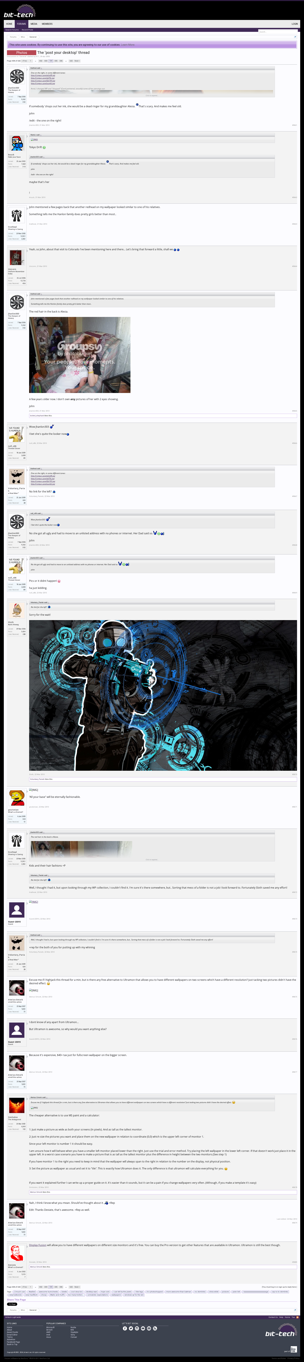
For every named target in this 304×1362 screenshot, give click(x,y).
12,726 (22, 281)
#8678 (294, 1187)
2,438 (23, 455)
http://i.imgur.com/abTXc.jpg (42, 78)
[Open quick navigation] (295, 37)
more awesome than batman (178, 1292)
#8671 (294, 807)
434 (50, 61)
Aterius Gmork (15, 999)
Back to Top (12, 1344)
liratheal (12, 227)
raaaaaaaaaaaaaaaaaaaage (255, 1292)
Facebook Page (13, 1342)
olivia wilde (213, 1292)
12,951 (22, 236)
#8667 (294, 496)
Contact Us (273, 1317)
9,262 (23, 99)
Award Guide (12, 1332)
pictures (225, 1292)
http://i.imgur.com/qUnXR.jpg (43, 75)
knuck (11, 154)
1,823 (23, 1009)
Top (293, 1317)
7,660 (23, 164)
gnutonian (13, 810)
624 (24, 500)
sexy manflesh (31, 1295)
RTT (37, 56)
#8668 (294, 545)
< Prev (24, 61)
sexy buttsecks (15, 1295)
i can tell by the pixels (122, 1292)
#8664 (294, 266)
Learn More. (128, 44)
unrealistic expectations (98, 1295)
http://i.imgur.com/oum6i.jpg (43, 83)
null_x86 (12, 446)
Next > (77, 61)
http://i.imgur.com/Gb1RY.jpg (43, 80)
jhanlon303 (13, 88)
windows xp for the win (134, 1295)
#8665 (294, 411)
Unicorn (12, 269)
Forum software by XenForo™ (27, 1358)
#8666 (294, 443)
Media (34, 24)
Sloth (11, 622)
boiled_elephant (37, 416)
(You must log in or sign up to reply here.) (279, 1287)
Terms (10, 1337)
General (22, 56)
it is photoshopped (155, 1292)
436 (61, 61)
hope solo (105, 1292)
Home (9, 24)
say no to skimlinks (280, 1292)
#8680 (294, 1262)
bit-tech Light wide (13, 1317)
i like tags (139, 1292)
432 (40, 61)
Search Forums (12, 30)
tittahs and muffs (57, 1295)
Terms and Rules (279, 1358)
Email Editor (12, 1335)
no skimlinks (200, 1292)
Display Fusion (37, 1245)
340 (24, 819)
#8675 (294, 997)
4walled (32, 1292)
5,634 (23, 631)
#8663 (294, 224)
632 (71, 61)
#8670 (294, 774)
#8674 (294, 952)
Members (47, 24)
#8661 (294, 125)
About (9, 1330)
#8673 (294, 919)
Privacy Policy (293, 1358)
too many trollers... (76, 1295)
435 (55, 61)
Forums (21, 24)
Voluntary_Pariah (16, 489)
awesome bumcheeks (48, 1292)
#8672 (294, 892)
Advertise (11, 1339)
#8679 (294, 1223)
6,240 (23, 1126)
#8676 (294, 1039)
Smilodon (13, 1117)
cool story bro (76, 1292)
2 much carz (19, 1292)
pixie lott (236, 1292)
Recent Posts (27, 30)
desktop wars (91, 1292)
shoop (44, 1295)
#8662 (294, 197)
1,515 (23, 1274)
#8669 (294, 593)
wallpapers (116, 1295)
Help (281, 1317)
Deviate (12, 1265)
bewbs (64, 1292)
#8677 (294, 1072)
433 (45, 61)
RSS (297, 1317)
